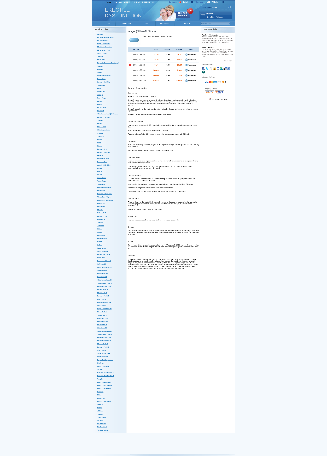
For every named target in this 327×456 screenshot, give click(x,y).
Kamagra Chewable (103, 152)
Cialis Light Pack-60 (104, 337)
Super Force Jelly (103, 366)
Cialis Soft (100, 111)
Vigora (99, 174)
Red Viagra (101, 206)
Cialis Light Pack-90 (104, 340)
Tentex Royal (101, 181)
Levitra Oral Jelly (103, 158)
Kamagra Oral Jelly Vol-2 (105, 376)
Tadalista (100, 414)
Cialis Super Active (103, 130)
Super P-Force (102, 53)
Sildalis (99, 229)
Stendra (100, 210)
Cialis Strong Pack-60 (104, 331)
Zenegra (100, 95)
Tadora (99, 245)
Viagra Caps (101, 91)
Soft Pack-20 (101, 264)
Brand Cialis (101, 79)
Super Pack (101, 257)
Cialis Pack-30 (102, 277)
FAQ (146, 24)
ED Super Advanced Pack (105, 37)
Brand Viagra (101, 98)
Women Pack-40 (102, 344)
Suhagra (100, 34)
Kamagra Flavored (103, 117)
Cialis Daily (101, 235)
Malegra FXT (101, 219)
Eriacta (99, 171)
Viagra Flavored (102, 356)
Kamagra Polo (102, 216)
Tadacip (100, 120)
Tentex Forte (101, 178)
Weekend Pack (102, 293)
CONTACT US (164, 24)
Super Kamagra (102, 251)
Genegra (100, 133)
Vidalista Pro (101, 423)
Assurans (100, 225)
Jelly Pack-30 (101, 350)
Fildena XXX (101, 398)
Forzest (99, 139)
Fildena (99, 395)
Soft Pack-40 (101, 305)
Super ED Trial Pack (103, 43)
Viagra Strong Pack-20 (104, 283)
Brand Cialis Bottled (104, 388)
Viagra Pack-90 (102, 315)
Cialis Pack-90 (102, 328)
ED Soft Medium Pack (104, 47)
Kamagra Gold (102, 162)
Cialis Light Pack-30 (104, 286)
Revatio (99, 123)
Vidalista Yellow (102, 430)
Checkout (220, 17)
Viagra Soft (101, 85)
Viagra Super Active (103, 75)
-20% (190, 11)
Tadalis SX (100, 136)
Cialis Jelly (100, 59)
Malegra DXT (101, 213)
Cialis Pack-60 (102, 324)
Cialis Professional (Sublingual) (108, 114)
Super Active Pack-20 (104, 267)
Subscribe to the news (219, 99)
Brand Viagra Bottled (104, 382)
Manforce (100, 363)
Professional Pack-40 (104, 302)
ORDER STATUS (127, 24)
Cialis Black (101, 190)
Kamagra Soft (102, 149)
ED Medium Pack (103, 40)
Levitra (99, 104)
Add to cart (192, 54)
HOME (108, 24)
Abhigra (100, 411)
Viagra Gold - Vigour (104, 197)
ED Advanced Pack (103, 50)
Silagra (99, 146)
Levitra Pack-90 (102, 321)
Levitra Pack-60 (102, 318)
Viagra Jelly (101, 184)
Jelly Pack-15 (101, 299)
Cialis (99, 88)
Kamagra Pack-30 (103, 347)
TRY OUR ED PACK (182, 14)
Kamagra (100, 101)
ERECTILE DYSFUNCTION (123, 12)
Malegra (100, 69)
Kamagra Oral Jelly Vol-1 (105, 372)
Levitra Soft (101, 203)
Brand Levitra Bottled (104, 385)
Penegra (100, 155)
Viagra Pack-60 (102, 312)
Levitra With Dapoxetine (105, 200)
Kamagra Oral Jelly (103, 82)
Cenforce (100, 392)
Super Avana (101, 248)
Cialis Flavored (102, 238)
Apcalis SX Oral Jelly (104, 165)
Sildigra (99, 407)
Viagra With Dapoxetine (105, 360)
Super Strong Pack (103, 353)
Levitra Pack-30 (102, 273)
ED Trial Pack (101, 107)
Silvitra (99, 232)
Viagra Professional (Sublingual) (108, 63)
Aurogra (100, 404)
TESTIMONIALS (186, 24)
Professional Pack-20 (104, 261)
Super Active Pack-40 (104, 308)
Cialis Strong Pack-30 (104, 280)
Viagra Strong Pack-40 (104, 334)
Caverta (99, 66)
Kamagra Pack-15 (103, 296)
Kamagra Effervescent (104, 194)
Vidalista (100, 420)
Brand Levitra (101, 126)
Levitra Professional (104, 187)
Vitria (99, 142)
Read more (228, 61)
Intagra (99, 168)
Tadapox (100, 222)
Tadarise (100, 56)
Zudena (99, 369)
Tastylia (99, 379)
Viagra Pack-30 (102, 270)
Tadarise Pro (101, 417)
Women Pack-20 (102, 289)
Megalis (99, 241)
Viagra (99, 72)
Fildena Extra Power (104, 401)
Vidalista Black (102, 427)
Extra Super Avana (103, 254)
